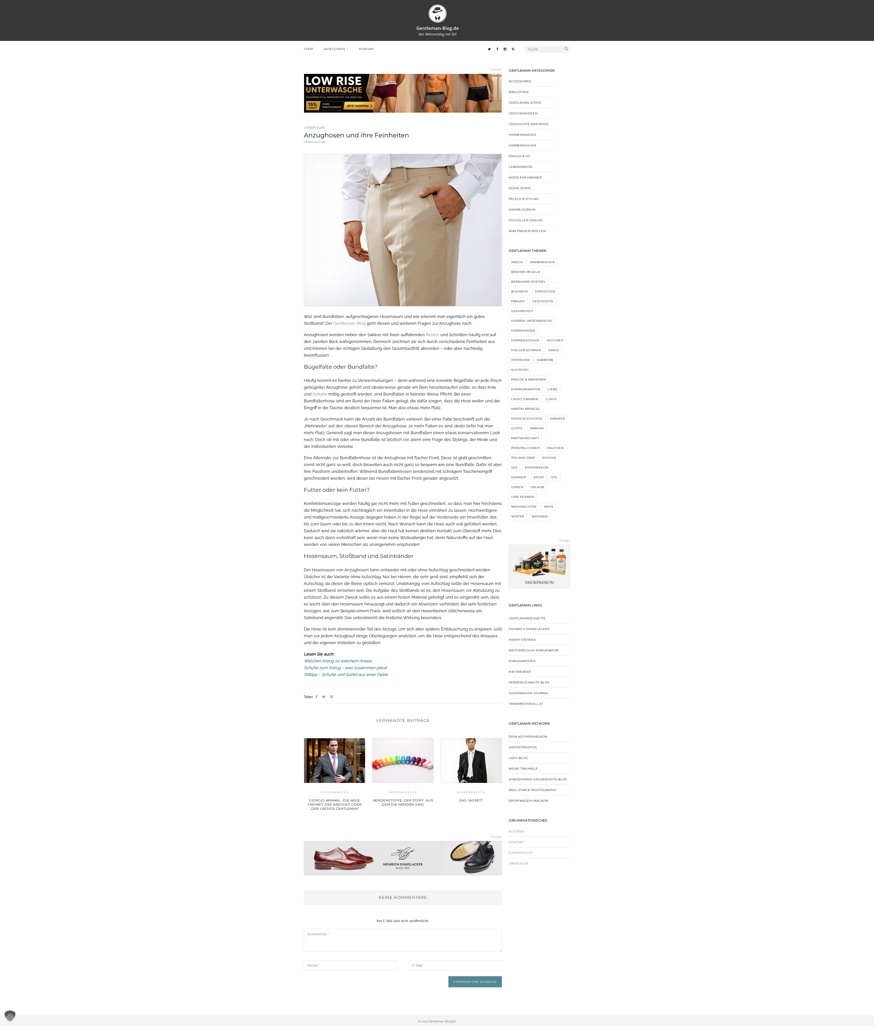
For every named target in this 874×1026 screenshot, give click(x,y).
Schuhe (320, 394)
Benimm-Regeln (525, 272)
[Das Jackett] (402, 760)
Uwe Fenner (522, 497)
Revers (432, 334)
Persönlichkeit (525, 448)
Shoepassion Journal (529, 693)
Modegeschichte (527, 418)
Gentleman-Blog (350, 323)
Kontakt (516, 842)
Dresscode (545, 291)
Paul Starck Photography (532, 790)
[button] (10, 1016)
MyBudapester (522, 661)
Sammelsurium (522, 209)
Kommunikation (525, 389)
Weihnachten (524, 506)
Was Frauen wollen (527, 231)
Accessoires (520, 81)
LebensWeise (521, 167)
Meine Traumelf (523, 768)
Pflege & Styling (524, 199)
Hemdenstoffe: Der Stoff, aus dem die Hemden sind (334, 802)
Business (519, 291)
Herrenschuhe (523, 145)
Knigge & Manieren (528, 379)
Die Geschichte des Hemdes (471, 800)
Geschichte (543, 301)
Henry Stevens (522, 639)
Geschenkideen (523, 113)
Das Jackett (403, 800)
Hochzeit (555, 340)
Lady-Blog (518, 758)
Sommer (518, 477)
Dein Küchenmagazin (528, 736)
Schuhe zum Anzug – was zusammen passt (345, 667)
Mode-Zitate (520, 188)
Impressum (518, 863)
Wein (548, 506)
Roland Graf (523, 457)
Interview (520, 360)
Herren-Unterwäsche (531, 321)
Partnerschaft (525, 438)
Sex (514, 467)
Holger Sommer (526, 350)
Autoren (517, 831)
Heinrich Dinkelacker (529, 629)
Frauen (518, 301)
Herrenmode (523, 330)
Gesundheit (522, 311)
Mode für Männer (525, 177)
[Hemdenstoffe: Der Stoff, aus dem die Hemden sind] (334, 760)
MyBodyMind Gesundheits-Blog (538, 779)
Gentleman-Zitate (525, 102)
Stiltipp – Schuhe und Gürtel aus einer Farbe (346, 674)
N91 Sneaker (520, 671)
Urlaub (537, 487)
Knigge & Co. (520, 156)
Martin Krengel (526, 409)
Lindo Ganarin (524, 399)
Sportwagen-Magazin (529, 800)
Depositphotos (523, 747)
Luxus (551, 399)
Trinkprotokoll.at (526, 704)
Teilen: (308, 697)
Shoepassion (537, 467)
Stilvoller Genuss (525, 220)
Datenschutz (521, 853)
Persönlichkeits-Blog (529, 682)
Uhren (517, 487)
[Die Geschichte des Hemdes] (471, 760)
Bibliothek (519, 92)
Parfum (537, 428)
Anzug (517, 262)
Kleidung (520, 369)
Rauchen (555, 448)
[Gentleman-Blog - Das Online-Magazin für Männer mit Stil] (437, 20)
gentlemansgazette (527, 618)
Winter (517, 516)
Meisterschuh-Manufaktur (533, 650)
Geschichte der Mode (471, 792)
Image (553, 350)
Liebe (552, 389)
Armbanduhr (542, 262)
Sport (538, 477)
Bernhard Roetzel (528, 281)
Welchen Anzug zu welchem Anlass (338, 660)
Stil (554, 477)
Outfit (517, 428)
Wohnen (540, 516)
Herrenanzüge (315, 142)
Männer (557, 418)
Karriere (545, 360)
